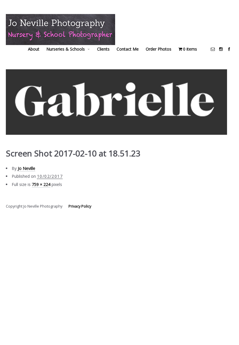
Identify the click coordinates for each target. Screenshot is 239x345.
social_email (213, 49)
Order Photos (158, 49)
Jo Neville (26, 168)
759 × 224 (41, 184)
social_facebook (229, 49)
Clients (103, 49)
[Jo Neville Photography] (60, 29)
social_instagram (221, 49)
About (33, 49)
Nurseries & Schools (65, 49)
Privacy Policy (79, 206)
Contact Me (128, 49)
